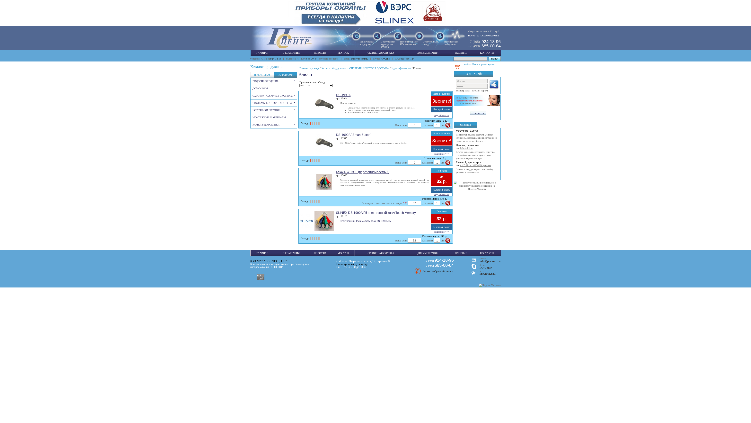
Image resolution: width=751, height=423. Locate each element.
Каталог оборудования (334, 68)
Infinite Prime (466, 148)
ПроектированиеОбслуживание (409, 43)
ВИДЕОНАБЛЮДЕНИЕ (265, 81)
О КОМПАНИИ (291, 52)
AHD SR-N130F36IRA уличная (475, 165)
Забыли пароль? (481, 90)
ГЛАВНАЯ (262, 52)
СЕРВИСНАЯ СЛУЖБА (380, 52)
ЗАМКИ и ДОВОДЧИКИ (265, 124)
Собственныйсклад (430, 43)
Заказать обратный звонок (438, 271)
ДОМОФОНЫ (260, 88)
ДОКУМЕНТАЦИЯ (427, 52)
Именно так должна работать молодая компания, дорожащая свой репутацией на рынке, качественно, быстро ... (476, 137)
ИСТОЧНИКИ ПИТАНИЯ (266, 110)
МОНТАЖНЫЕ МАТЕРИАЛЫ (269, 117)
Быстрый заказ (441, 109)
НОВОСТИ (320, 52)
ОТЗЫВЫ (465, 124)
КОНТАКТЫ (487, 52)
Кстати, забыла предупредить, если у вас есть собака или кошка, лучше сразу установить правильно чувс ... (475, 155)
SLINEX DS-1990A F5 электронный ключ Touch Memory (376, 212)
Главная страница (309, 68)
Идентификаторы (401, 68)
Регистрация (463, 90)
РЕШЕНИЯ (461, 52)
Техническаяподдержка (366, 43)
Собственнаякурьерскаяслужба (388, 44)
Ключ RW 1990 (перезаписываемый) (362, 172)
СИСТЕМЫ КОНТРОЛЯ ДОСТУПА (272, 102)
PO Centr (385, 58)
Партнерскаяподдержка (451, 43)
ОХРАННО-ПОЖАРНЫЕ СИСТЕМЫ (272, 95)
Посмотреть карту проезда (352, 264)
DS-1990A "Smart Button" (354, 134)
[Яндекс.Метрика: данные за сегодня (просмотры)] (490, 285)
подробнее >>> (441, 115)
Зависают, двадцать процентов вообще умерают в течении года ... (474, 172)
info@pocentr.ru (359, 58)
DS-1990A (343, 95)
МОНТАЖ (343, 52)
